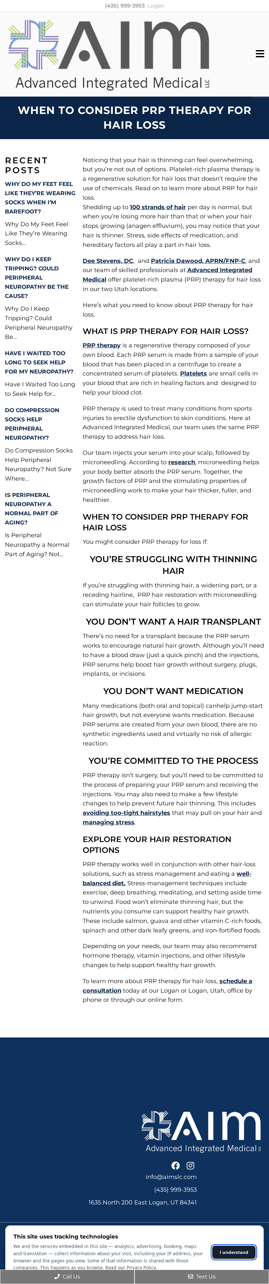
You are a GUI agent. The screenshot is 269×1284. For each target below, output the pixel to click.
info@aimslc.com (171, 1177)
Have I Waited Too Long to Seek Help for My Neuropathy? (39, 362)
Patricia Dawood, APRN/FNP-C (198, 261)
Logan (156, 6)
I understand (234, 1252)
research (181, 462)
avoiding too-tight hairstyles (126, 812)
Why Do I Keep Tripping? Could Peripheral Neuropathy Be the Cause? (37, 277)
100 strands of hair (158, 207)
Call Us (70, 1277)
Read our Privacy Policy (130, 1267)
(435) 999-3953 (125, 6)
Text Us (205, 1277)
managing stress (108, 822)
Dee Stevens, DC (108, 261)
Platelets (193, 373)
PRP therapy (102, 345)
